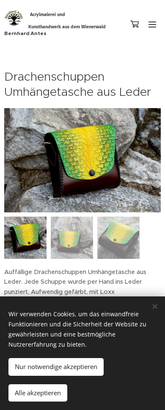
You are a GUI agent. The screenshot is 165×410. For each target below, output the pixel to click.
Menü (152, 24)
